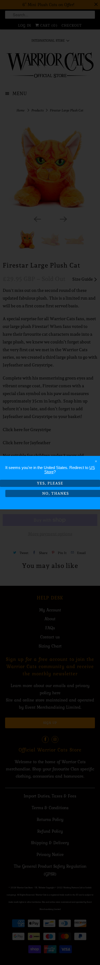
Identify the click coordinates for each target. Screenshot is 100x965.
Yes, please (50, 483)
